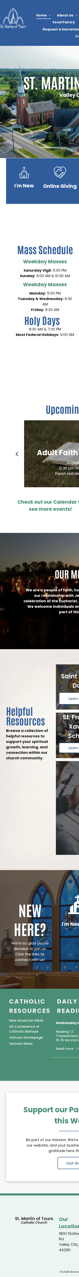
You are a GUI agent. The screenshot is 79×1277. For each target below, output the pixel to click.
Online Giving (60, 186)
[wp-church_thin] (24, 179)
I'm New (24, 185)
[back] (16, 453)
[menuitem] (43, 15)
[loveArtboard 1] (60, 179)
